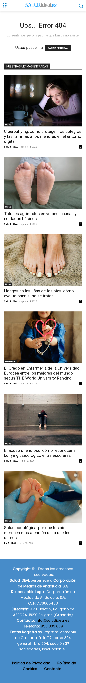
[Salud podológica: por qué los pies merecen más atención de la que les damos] (43, 497)
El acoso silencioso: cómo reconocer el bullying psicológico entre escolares (40, 453)
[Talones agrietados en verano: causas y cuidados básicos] (43, 183)
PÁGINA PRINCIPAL (58, 48)
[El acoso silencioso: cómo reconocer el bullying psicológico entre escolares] (43, 419)
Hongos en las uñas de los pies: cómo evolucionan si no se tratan (39, 293)
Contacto (52, 668)
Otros (8, 124)
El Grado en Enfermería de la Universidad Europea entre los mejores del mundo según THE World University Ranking (42, 373)
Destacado (10, 361)
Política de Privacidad (31, 662)
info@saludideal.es (52, 620)
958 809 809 (52, 626)
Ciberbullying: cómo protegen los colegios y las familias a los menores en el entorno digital (42, 136)
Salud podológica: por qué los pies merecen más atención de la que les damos (37, 532)
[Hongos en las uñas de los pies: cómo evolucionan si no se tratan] (43, 260)
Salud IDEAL (11, 146)
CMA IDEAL (10, 542)
